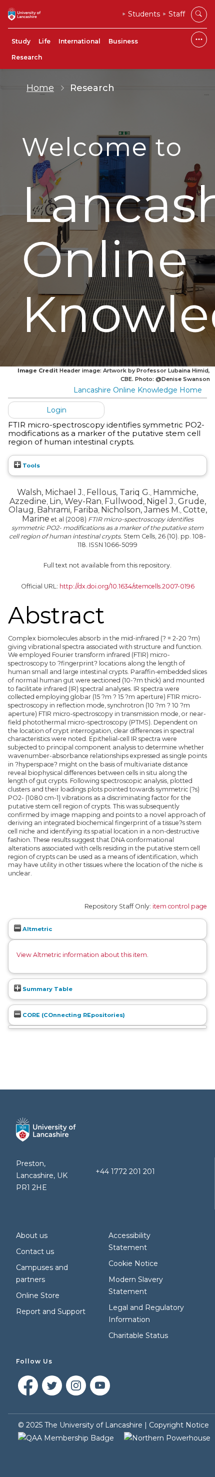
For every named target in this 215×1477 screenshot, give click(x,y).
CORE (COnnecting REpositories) (73, 1015)
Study (21, 41)
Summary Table (46, 989)
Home (40, 88)
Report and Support (51, 1311)
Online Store (38, 1295)
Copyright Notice (179, 1425)
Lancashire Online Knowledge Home (138, 390)
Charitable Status (138, 1335)
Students (144, 14)
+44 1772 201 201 (125, 1171)
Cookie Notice (133, 1263)
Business (123, 41)
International (79, 41)
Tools (30, 465)
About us (32, 1235)
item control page (179, 906)
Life (44, 41)
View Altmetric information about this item (81, 954)
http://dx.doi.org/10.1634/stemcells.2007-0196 (127, 586)
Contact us (35, 1251)
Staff (176, 14)
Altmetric (36, 929)
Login (56, 410)
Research (27, 57)
